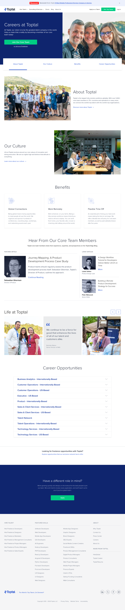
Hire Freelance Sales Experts (13, 551)
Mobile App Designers (70, 529)
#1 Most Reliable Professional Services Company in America (73, 3)
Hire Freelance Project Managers (15, 543)
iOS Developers (40, 540)
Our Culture (47, 64)
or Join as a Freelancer (21, 46)
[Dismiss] (119, 3)
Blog (52, 9)
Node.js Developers (41, 547)
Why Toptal (96, 529)
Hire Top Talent (108, 9)
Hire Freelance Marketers (12, 536)
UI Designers (39, 577)
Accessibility (84, 601)
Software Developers (42, 529)
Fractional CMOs (68, 547)
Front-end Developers (42, 569)
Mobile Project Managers (71, 565)
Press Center (97, 536)
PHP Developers (40, 551)
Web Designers (40, 580)
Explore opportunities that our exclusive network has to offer (62, 454)
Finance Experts (68, 569)
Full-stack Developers (42, 565)
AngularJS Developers (42, 558)
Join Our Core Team (20, 42)
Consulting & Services (35, 9)
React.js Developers (41, 554)
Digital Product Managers (71, 554)
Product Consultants (70, 558)
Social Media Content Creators (73, 543)
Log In (119, 9)
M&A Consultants (69, 580)
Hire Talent (23, 9)
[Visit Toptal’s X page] (108, 592)
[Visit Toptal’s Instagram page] (119, 592)
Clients (47, 9)
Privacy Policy (65, 601)
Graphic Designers (69, 532)
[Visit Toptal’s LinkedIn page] (102, 592)
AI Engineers (39, 543)
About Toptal (18, 64)
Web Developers (40, 532)
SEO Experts (67, 540)
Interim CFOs (67, 573)
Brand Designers (68, 536)
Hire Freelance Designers (12, 532)
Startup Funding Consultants (72, 577)
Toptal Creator (97, 558)
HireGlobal (96, 554)
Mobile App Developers (43, 536)
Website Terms (74, 601)
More (100, 269)
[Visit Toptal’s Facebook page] (113, 592)
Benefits (77, 64)
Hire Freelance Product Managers (15, 547)
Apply (63, 498)
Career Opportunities (107, 64)
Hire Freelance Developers (13, 529)
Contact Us (96, 532)
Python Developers (41, 562)
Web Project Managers (70, 562)
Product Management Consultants (74, 551)
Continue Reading (35, 277)
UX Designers (39, 573)
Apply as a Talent (94, 9)
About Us (58, 9)
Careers (95, 540)
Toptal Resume (98, 562)
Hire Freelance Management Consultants (18, 540)
